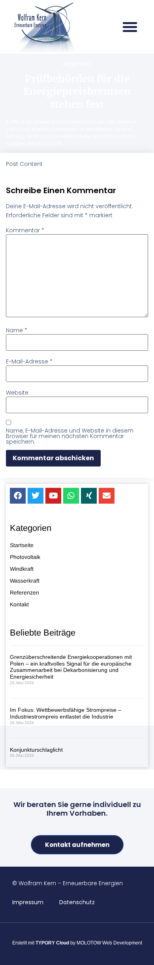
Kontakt (19, 604)
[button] (130, 27)
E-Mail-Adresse (29, 361)
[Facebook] (18, 496)
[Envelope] (107, 496)
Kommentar (25, 230)
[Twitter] (35, 496)
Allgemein (77, 64)
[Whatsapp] (71, 496)
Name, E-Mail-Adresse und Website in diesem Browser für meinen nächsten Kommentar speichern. (69, 436)
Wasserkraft (24, 580)
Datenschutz (77, 902)
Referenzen (24, 592)
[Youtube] (53, 496)
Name (16, 330)
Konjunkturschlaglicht (36, 750)
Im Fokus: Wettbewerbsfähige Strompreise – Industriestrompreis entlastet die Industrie (65, 713)
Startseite (22, 545)
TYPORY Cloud (52, 943)
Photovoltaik (25, 557)
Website (17, 392)
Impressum (27, 902)
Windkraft (22, 569)
